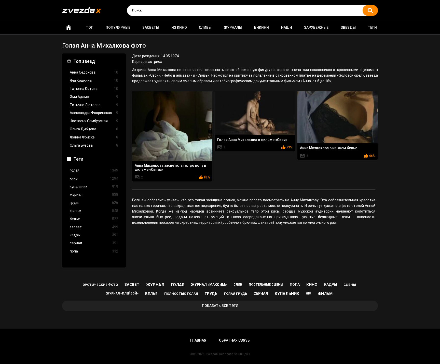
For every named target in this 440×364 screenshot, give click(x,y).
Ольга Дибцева (94, 129)
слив (237, 284)
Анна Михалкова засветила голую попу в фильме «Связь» (170, 167)
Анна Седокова (94, 72)
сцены (349, 285)
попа (94, 251)
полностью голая (181, 294)
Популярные (118, 27)
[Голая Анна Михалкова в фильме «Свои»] (255, 113)
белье (94, 219)
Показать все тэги (220, 306)
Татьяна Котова (94, 89)
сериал (94, 243)
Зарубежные (316, 27)
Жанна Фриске (94, 137)
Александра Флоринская (94, 113)
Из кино (179, 27)
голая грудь (235, 294)
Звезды (348, 27)
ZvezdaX (211, 354)
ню (308, 293)
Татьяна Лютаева (94, 105)
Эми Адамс (94, 97)
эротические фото (100, 285)
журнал (94, 194)
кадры (94, 235)
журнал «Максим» (209, 285)
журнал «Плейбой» (122, 293)
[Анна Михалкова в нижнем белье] (337, 117)
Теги (372, 27)
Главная (68, 27)
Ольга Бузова (94, 145)
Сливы (205, 27)
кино (94, 178)
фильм (94, 211)
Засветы (150, 27)
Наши (286, 27)
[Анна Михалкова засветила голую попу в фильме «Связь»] (172, 126)
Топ (89, 27)
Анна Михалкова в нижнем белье (328, 148)
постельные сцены (266, 284)
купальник (94, 187)
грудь (94, 203)
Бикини (261, 27)
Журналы (233, 27)
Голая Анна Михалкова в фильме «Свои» (252, 140)
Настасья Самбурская (94, 121)
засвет (94, 227)
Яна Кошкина (94, 80)
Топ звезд (84, 61)
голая (94, 170)
